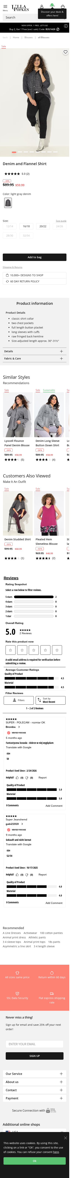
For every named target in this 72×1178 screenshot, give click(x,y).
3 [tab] (26, 153)
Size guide (61, 220)
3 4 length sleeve (44, 946)
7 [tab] (49, 153)
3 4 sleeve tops (12, 942)
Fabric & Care (12, 358)
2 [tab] (20, 153)
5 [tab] (37, 153)
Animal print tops (34, 942)
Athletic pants (37, 937)
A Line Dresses (12, 933)
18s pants (54, 942)
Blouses (29, 37)
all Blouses (43, 37)
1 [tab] (14, 153)
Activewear (30, 933)
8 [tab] (55, 153)
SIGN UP (35, 1056)
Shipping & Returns (12, 267)
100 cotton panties (51, 933)
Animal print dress (14, 937)
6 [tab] (43, 153)
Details (8, 351)
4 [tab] (31, 153)
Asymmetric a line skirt (17, 946)
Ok (34, 1161)
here (56, 1152)
